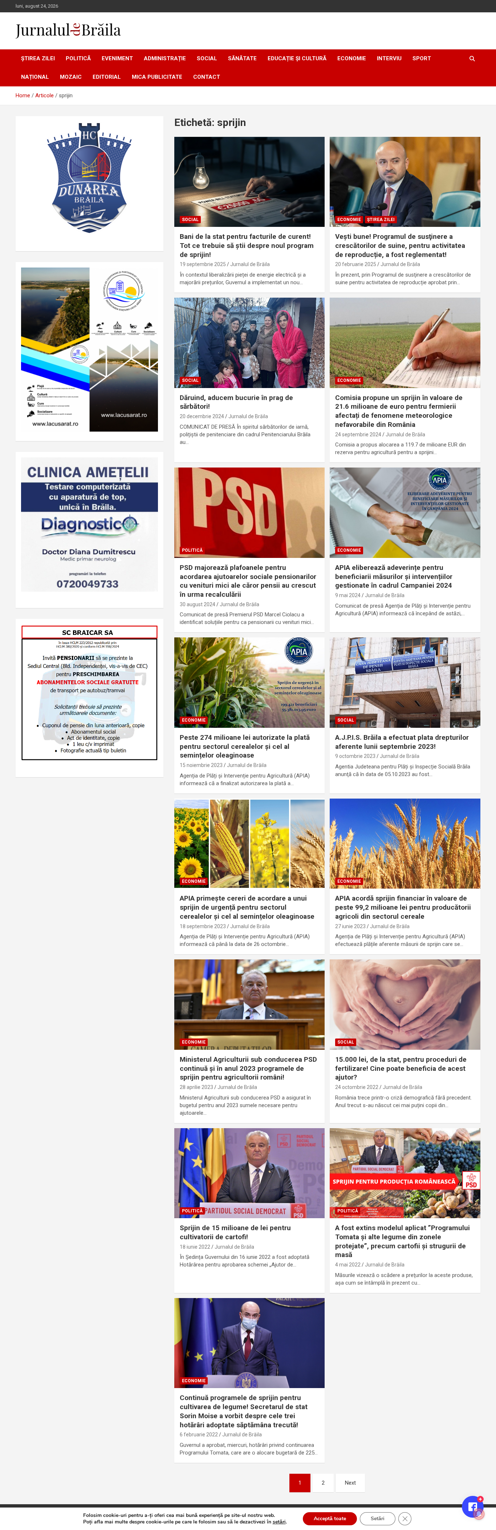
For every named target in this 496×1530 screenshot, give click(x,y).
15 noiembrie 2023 (201, 765)
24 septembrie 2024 (358, 434)
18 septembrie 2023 (203, 926)
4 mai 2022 (348, 1265)
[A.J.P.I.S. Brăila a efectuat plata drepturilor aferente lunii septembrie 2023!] (405, 682)
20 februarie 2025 (355, 264)
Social (207, 58)
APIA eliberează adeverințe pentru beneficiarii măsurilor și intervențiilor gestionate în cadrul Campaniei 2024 (393, 576)
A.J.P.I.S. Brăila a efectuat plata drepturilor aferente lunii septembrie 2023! (402, 742)
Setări (378, 1518)
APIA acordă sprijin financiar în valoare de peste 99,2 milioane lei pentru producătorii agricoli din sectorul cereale (403, 907)
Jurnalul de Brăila (250, 264)
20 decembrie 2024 (202, 416)
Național (35, 77)
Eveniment (117, 58)
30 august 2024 (197, 604)
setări (279, 1522)
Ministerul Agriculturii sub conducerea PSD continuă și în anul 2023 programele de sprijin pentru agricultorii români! (248, 1068)
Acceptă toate (330, 1518)
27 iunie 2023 (350, 926)
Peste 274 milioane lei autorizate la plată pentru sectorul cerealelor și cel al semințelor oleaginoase (245, 746)
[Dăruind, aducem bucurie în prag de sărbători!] (249, 342)
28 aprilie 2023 (196, 1087)
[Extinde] (148, 466)
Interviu (389, 58)
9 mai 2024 (348, 595)
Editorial (107, 77)
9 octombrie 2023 (355, 756)
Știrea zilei (38, 58)
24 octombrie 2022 (356, 1087)
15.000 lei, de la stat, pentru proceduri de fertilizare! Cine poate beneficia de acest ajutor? (401, 1068)
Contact (206, 77)
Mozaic (71, 77)
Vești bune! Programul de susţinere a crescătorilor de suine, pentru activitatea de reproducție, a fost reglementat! (400, 245)
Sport (421, 58)
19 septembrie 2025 (203, 264)
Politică (78, 58)
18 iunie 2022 (195, 1247)
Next (350, 1483)
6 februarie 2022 (199, 1434)
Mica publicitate (157, 77)
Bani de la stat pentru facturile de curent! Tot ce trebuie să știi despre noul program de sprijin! (247, 245)
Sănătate (242, 58)
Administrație (165, 58)
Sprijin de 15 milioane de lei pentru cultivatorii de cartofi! (235, 1232)
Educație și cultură (297, 58)
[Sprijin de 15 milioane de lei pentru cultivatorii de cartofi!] (249, 1173)
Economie (351, 58)
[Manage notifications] (479, 1514)
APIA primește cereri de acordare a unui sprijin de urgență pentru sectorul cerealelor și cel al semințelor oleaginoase (247, 907)
